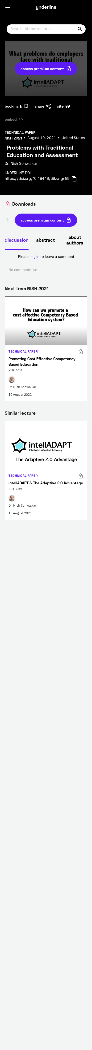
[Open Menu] (7, 7)
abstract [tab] (45, 240)
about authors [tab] (74, 239)
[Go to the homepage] (46, 7)
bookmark (13, 106)
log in (34, 257)
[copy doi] (77, 179)
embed (11, 119)
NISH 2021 (38, 288)
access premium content (42, 68)
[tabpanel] (46, 263)
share (39, 106)
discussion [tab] (17, 240)
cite (60, 106)
